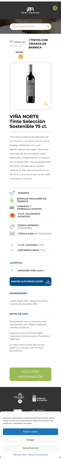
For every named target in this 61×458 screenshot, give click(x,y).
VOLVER (19, 52)
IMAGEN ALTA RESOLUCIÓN (27, 281)
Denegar (30, 439)
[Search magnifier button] (48, 27)
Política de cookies (20, 454)
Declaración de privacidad (38, 454)
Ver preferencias (30, 448)
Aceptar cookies (30, 431)
